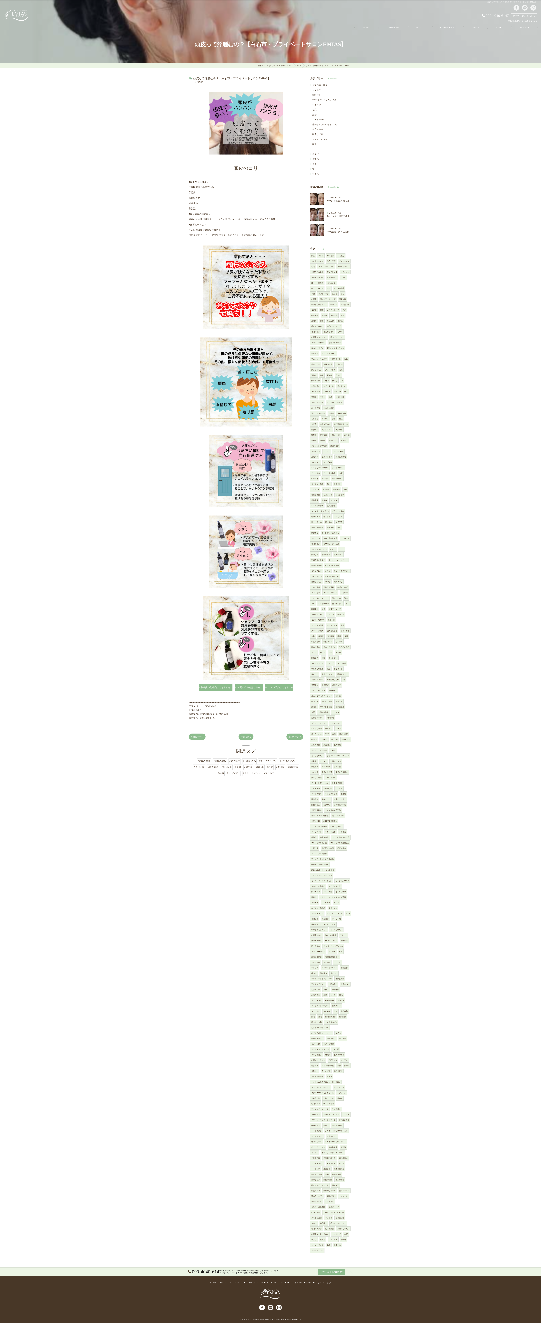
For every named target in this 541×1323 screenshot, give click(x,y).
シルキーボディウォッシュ (335, 1141)
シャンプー (333, 658)
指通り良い (331, 1038)
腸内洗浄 (342, 1017)
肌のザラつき (327, 457)
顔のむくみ (315, 1179)
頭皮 (314, 144)
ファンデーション (318, 951)
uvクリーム (341, 1093)
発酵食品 (314, 685)
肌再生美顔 (331, 261)
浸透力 (347, 1065)
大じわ (341, 549)
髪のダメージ (334, 1207)
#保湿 (238, 767)
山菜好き (314, 478)
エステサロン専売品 (333, 810)
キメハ (338, 1033)
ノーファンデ (330, 777)
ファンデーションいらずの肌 (322, 859)
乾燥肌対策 (340, 978)
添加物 (322, 440)
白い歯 (338, 696)
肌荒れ (327, 1055)
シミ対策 (334, 500)
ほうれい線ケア (317, 288)
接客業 (314, 310)
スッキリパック (343, 266)
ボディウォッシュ (318, 1147)
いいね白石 (315, 1212)
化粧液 (329, 1076)
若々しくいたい (317, 756)
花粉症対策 (341, 413)
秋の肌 (314, 973)
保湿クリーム (316, 1141)
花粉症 (331, 413)
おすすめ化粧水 (317, 1076)
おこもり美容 (328, 408)
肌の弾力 (323, 973)
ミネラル (337, 484)
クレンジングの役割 (319, 446)
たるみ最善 (329, 1229)
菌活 (320, 1017)
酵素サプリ (317, 134)
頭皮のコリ (315, 1190)
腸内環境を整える (341, 424)
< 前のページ (197, 736)
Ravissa (316, 94)
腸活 (313, 1017)
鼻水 (334, 418)
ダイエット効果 (317, 484)
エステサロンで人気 (319, 843)
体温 (321, 321)
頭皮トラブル (316, 1174)
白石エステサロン (318, 1060)
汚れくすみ (338, 516)
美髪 (327, 1174)
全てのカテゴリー (321, 85)
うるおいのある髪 (318, 1207)
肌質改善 (344, 1011)
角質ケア (344, 440)
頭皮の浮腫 (315, 641)
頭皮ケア (335, 1185)
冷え (323, 609)
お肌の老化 (315, 995)
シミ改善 (314, 772)
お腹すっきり (336, 435)
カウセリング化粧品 (331, 544)
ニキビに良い (316, 1055)
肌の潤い (326, 745)
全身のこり (326, 799)
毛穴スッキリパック (338, 1223)
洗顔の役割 (334, 446)
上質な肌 (314, 848)
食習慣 (324, 315)
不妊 (342, 315)
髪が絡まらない (317, 1038)
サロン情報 (340, 397)
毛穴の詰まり (328, 332)
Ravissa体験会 (330, 935)
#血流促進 (213, 767)
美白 (346, 391)
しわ (314, 149)
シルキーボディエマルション (336, 1131)
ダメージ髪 (315, 1044)
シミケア (345, 1114)
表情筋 (321, 636)
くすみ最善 (326, 766)
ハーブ (338, 728)
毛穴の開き (315, 332)
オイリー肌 (336, 919)
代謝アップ (336, 685)
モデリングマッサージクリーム (323, 1120)
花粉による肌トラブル (335, 348)
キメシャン (343, 1196)
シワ (342, 294)
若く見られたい (336, 929)
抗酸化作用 (329, 1000)
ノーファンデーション (320, 783)
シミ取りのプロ (331, 1022)
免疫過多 (339, 429)
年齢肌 (333, 750)
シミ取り (316, 89)
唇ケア (341, 1163)
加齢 (313, 636)
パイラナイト (316, 832)
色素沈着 (330, 527)
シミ (328, 288)
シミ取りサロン (338, 467)
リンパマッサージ (318, 342)
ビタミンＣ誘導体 (332, 565)
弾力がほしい (316, 582)
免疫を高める (325, 424)
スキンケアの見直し (341, 571)
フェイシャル (318, 119)
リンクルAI (326, 902)
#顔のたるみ (249, 761)
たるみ (315, 174)
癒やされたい (316, 734)
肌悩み (324, 500)
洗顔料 (314, 375)
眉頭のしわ (326, 554)
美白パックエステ (337, 337)
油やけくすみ (316, 522)
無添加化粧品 (316, 940)
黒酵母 (314, 440)
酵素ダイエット (328, 674)
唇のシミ (326, 1169)
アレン (336, 902)
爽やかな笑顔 (327, 701)
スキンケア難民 (317, 631)
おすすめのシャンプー (320, 1027)
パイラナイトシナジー (320, 1006)
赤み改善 (325, 919)
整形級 (314, 397)
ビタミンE (315, 489)
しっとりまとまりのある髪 (333, 1212)
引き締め (314, 1065)
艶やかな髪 (336, 1174)
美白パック (315, 364)
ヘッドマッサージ (329, 353)
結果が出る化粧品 (330, 821)
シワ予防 (334, 739)
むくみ (333, 995)
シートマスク (316, 1131)
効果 (328, 1245)
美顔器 (314, 837)
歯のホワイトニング (328, 299)
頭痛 (323, 658)
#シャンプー (233, 773)
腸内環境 (334, 315)
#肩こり (248, 767)
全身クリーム (332, 1136)
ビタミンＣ (327, 495)
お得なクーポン (317, 718)
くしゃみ (314, 418)
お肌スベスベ (336, 761)
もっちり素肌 (341, 891)
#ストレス (226, 767)
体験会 (314, 761)
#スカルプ (269, 773)
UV (342, 380)
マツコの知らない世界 (340, 837)
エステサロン (335, 723)
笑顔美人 (339, 701)
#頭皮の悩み (219, 761)
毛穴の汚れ (333, 440)
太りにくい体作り (318, 690)
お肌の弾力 (333, 984)
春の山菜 (325, 478)
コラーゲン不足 (317, 625)
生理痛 (343, 794)
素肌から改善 (327, 772)
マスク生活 (341, 663)
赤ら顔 (334, 380)
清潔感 (314, 707)
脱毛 (341, 995)
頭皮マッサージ (335, 609)
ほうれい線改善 (317, 283)
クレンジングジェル (334, 402)
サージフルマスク (342, 881)
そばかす (326, 962)
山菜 (340, 473)
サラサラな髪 (316, 1201)
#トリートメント (251, 773)
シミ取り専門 (316, 728)
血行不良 (339, 522)
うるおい (314, 1152)
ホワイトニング (317, 1250)
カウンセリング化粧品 (320, 815)
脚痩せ (343, 1239)
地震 (330, 397)
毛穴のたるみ (344, 647)
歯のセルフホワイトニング (325, 124)
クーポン (335, 712)
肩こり (314, 652)
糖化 (339, 527)
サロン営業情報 (317, 402)
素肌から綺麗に (342, 772)
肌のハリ (334, 973)
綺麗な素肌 (324, 837)
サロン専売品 (339, 288)
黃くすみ (328, 522)
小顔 (313, 294)
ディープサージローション (321, 875)
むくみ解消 (340, 495)
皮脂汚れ (314, 457)
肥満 (325, 995)
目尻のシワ (336, 1006)
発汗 (327, 734)
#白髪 (270, 767)
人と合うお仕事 (333, 310)
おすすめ (337, 1245)
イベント (323, 761)
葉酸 (345, 489)
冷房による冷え (340, 799)
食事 (346, 1234)
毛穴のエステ (316, 1229)
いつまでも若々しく (319, 929)
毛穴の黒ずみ (335, 359)
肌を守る (332, 951)
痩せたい (314, 674)
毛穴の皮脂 (340, 707)
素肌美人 (314, 902)
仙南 (321, 375)
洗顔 (340, 370)
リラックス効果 (331, 794)
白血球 (347, 435)
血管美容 (344, 968)
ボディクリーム (317, 1136)
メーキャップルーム (329, 968)
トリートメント (317, 663)
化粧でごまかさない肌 (320, 864)
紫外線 (329, 375)
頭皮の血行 (340, 1179)
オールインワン (317, 913)
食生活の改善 (316, 571)
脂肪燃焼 (325, 685)
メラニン (330, 614)
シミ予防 (337, 391)
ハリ (313, 603)
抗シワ (326, 1125)
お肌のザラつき (317, 277)
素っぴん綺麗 (316, 777)
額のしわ (314, 554)
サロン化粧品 (338, 451)
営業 (321, 310)
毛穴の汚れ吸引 (317, 272)
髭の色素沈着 (341, 457)
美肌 (342, 625)
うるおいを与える (318, 886)
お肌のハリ (345, 984)
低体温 (340, 321)
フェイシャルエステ (319, 359)
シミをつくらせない (319, 750)
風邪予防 (314, 500)
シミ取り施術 (337, 783)
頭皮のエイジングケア (320, 1185)
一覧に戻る (246, 736)
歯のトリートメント (319, 304)
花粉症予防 (315, 495)
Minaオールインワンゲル (324, 99)
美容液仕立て (344, 1120)
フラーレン (333, 908)
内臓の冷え (315, 805)
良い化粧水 (326, 1071)
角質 (313, 712)
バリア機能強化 (328, 1065)
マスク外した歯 (326, 707)
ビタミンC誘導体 (318, 620)
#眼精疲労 (293, 767)
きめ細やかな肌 (328, 848)
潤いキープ (315, 891)
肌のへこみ (336, 598)
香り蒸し (328, 728)
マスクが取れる (317, 669)
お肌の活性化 (323, 712)
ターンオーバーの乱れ (320, 511)
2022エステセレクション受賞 (322, 870)
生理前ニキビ (342, 587)
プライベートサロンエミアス (338, 756)
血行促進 (314, 353)
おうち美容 (315, 408)
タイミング (336, 1234)
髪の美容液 (340, 1218)
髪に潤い (342, 1038)
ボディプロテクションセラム (333, 1152)
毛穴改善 (314, 919)
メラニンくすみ (338, 511)
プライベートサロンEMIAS (321, 978)
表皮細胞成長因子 (332, 957)
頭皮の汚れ (331, 1196)
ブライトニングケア (331, 1114)
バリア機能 (327, 891)
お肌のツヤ (315, 989)
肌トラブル (315, 946)
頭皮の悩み (327, 641)
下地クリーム (328, 1098)
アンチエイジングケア (320, 1109)
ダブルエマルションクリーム (322, 1093)
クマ (314, 164)
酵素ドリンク (342, 674)
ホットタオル (332, 625)
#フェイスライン (267, 761)
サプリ (314, 1239)
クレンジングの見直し (330, 533)
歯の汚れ (333, 304)
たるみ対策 (346, 739)
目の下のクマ (337, 603)
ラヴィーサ (315, 451)
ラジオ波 (342, 832)
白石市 (314, 299)
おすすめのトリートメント (321, 1033)
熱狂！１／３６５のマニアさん (323, 924)
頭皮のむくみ (339, 1169)
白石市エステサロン (319, 337)
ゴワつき (337, 962)
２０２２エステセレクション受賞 (333, 897)
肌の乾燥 (337, 745)
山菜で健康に (337, 478)
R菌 (343, 679)
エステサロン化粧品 (319, 826)
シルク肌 (339, 788)
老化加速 (344, 940)
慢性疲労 (314, 799)
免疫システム (327, 429)
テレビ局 (314, 968)
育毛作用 (340, 1000)
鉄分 (328, 484)
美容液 (340, 1098)
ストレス (331, 620)
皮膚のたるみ (332, 631)
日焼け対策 (343, 734)
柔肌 (340, 951)
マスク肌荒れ (332, 277)
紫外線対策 (315, 380)
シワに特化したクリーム (320, 1087)
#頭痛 (221, 773)
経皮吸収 (314, 766)
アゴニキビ (315, 592)
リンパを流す (330, 832)
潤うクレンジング (318, 413)
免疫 (341, 418)
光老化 (338, 375)
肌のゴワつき (339, 1055)
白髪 (330, 652)
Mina (348, 913)
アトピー (343, 935)
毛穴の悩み (341, 848)
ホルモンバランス (330, 592)
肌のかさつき (339, 1087)
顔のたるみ (315, 647)
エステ (321, 256)
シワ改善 (326, 391)
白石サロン (333, 1060)
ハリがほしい (316, 576)
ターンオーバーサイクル (338, 560)
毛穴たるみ (315, 544)
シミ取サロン (323, 603)
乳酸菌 (314, 435)
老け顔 (338, 652)
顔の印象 (314, 701)
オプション (345, 272)
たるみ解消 (315, 391)
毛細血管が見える (318, 560)
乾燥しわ (339, 364)
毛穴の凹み (315, 1103)
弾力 (346, 598)
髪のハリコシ (344, 1190)
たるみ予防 (315, 745)
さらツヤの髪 (316, 1218)
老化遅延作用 (337, 1125)
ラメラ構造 (336, 1109)
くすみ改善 (315, 788)
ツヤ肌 (327, 582)
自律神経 (326, 805)
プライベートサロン (319, 723)
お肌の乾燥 (327, 364)
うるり (314, 1223)
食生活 (327, 571)
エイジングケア (335, 886)
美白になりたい (338, 815)
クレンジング (330, 370)
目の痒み (325, 418)
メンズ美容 (327, 462)
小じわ (333, 549)
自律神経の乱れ (340, 805)
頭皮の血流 (327, 1179)
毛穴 (314, 109)
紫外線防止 (343, 1158)
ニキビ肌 (335, 1049)
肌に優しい (341, 386)
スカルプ (330, 663)
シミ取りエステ (317, 261)
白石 (313, 256)
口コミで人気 (316, 1022)
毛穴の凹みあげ (317, 326)
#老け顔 (280, 767)
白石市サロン (316, 935)
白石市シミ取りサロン (320, 1234)
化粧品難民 (315, 821)
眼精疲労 (314, 658)
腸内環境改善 (330, 1017)
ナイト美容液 (328, 1103)
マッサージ (315, 538)
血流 (334, 734)
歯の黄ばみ (345, 304)
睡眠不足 (314, 609)
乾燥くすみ (315, 516)
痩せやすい (333, 690)
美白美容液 (331, 506)
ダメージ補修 (328, 1044)
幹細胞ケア (315, 1125)
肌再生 (326, 989)
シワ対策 (324, 739)
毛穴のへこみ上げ (334, 326)
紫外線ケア (315, 1114)
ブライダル (333, 1239)
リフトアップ (323, 294)
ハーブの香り (316, 794)
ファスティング (319, 139)
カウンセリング (317, 1245)
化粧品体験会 (316, 810)
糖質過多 (314, 533)
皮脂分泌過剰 (328, 587)
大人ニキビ (338, 582)
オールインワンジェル (320, 1049)
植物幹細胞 (333, 1147)
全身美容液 (315, 1158)
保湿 (346, 636)
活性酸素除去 (316, 957)
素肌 (328, 669)
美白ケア (340, 614)
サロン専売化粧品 (330, 538)
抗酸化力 (314, 1071)
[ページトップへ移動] (350, 1272)
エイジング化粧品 (318, 908)
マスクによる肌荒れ (319, 853)
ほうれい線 (331, 283)
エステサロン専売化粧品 (339, 843)
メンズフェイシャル (326, 266)
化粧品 (322, 1239)
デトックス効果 (329, 473)
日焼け (326, 380)
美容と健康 (317, 129)
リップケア (331, 1163)
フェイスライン (329, 647)
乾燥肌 (314, 897)
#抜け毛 (260, 767)
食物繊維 (336, 489)
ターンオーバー (317, 527)
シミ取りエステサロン (320, 467)
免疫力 (314, 424)
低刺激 (343, 1147)
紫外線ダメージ (317, 614)
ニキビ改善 (315, 587)
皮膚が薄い (338, 554)
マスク (322, 397)
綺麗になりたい (333, 679)
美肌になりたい (343, 1229)
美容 (339, 1065)
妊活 (314, 114)
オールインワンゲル (334, 913)
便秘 (335, 1011)
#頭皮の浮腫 (203, 761)
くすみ (315, 159)
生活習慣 (314, 315)
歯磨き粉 (342, 299)
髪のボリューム (329, 1190)
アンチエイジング (318, 984)
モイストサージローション (321, 881)
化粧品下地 (315, 1098)
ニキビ (315, 154)
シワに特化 (315, 1011)
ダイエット (317, 104)
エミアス (344, 1060)
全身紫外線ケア (329, 1158)
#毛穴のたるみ (287, 761)
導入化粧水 (338, 1071)
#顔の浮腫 (234, 761)
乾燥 (339, 636)
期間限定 (330, 718)
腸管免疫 (314, 429)
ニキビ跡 (344, 592)
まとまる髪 (329, 1201)
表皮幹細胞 (315, 962)
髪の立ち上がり (317, 1196)
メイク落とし (328, 386)
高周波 (314, 321)
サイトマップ (324, 1283)
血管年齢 (335, 989)
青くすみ (326, 516)
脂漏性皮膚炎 (316, 565)
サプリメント (316, 1000)
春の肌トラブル (317, 348)
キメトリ (328, 1218)
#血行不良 (199, 767)
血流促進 (330, 321)
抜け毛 (322, 652)
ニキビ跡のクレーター (320, 598)
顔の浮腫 (339, 641)
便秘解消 (326, 1011)
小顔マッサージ (335, 342)
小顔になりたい (336, 826)
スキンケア (315, 462)
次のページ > (295, 736)
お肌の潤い (315, 386)
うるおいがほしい (332, 576)
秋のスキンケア (331, 940)
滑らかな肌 (327, 788)
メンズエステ (344, 261)
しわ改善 (337, 766)
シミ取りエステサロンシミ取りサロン (326, 1082)
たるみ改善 (345, 538)
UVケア (314, 739)
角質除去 (323, 1223)
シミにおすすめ (317, 506)
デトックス (315, 473)
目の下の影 (345, 631)
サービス (330, 256)
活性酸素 (330, 636)
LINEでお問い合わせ (522, 16)
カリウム (326, 489)
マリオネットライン (319, 549)
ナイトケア (315, 1169)
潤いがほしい (316, 370)
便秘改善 (323, 435)
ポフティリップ (317, 1163)
